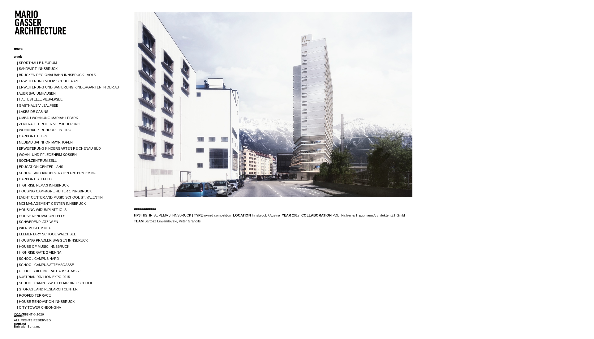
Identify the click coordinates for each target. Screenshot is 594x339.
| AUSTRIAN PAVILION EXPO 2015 (43, 277)
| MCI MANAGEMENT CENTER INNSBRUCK (51, 203)
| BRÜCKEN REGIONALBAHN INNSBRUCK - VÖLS (56, 75)
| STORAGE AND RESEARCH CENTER (47, 289)
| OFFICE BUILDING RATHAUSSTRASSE (49, 271)
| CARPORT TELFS (32, 136)
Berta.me (34, 326)
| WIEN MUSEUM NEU (34, 228)
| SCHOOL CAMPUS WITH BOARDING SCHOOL (55, 283)
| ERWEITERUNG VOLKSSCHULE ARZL (48, 81)
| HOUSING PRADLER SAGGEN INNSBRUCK (52, 240)
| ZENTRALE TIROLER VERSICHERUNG (48, 124)
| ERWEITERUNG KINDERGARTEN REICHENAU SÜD (59, 148)
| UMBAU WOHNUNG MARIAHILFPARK (47, 118)
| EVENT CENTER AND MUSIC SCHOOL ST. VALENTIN (60, 197)
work (18, 56)
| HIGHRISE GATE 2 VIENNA (39, 252)
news (18, 48)
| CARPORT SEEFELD (34, 179)
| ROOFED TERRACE (34, 295)
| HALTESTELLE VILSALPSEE (39, 99)
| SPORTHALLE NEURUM (37, 63)
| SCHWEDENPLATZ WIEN (37, 222)
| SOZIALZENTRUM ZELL (37, 160)
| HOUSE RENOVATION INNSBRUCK (46, 301)
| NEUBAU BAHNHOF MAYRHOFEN (45, 142)
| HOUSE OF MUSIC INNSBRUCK (43, 246)
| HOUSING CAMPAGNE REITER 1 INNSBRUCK (54, 191)
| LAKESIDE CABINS (32, 112)
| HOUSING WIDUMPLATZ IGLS (42, 210)
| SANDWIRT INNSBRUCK (37, 69)
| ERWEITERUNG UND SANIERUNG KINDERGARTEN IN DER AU (68, 87)
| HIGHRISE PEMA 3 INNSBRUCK (43, 185)
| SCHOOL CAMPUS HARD (38, 258)
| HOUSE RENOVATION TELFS (41, 216)
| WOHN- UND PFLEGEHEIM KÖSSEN (47, 155)
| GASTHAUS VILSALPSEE (37, 105)
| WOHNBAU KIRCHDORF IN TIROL (45, 130)
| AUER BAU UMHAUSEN (36, 93)
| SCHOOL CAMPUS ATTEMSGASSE (45, 265)
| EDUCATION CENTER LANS (40, 167)
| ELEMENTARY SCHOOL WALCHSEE (46, 234)
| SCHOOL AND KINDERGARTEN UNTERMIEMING (57, 173)
